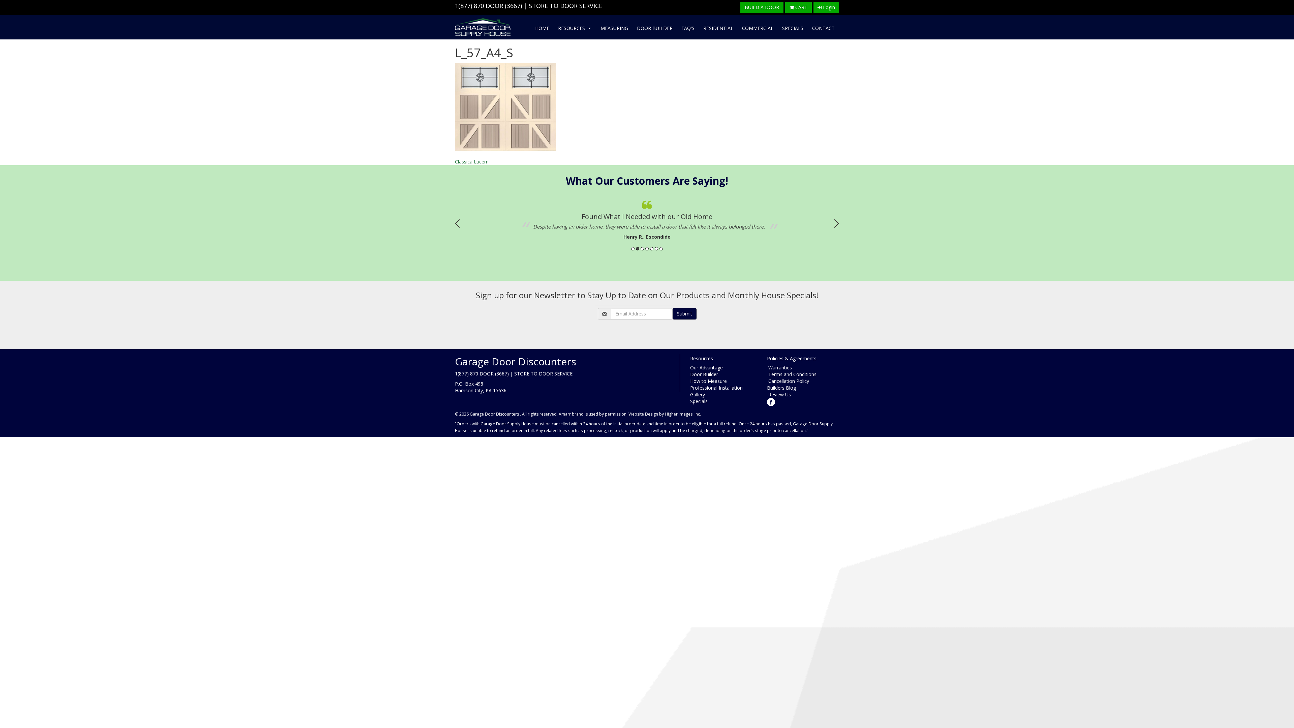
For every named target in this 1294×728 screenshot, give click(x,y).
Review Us (779, 394)
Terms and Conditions (792, 374)
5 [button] (651, 248)
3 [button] (642, 248)
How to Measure (708, 381)
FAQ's (688, 28)
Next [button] (836, 223)
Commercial (757, 28)
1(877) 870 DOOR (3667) (488, 6)
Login (828, 7)
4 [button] (647, 248)
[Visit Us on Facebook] (771, 401)
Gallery (697, 394)
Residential (718, 28)
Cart (800, 7)
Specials (792, 28)
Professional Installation (716, 388)
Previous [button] (457, 223)
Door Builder (655, 28)
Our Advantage (706, 367)
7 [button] (661, 248)
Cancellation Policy (788, 381)
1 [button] (633, 248)
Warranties (779, 367)
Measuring (614, 28)
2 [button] (637, 248)
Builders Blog (781, 388)
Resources (571, 28)
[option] (612, 218)
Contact (823, 28)
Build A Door (762, 7)
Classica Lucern (472, 161)
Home (542, 28)
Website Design (643, 414)
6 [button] (656, 248)
